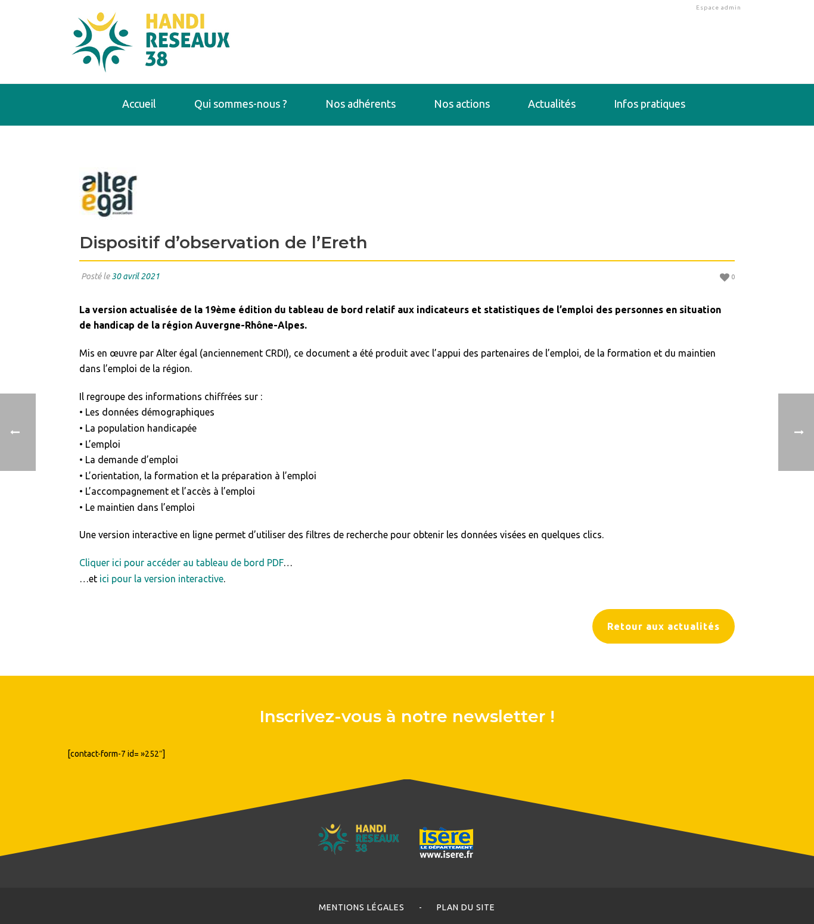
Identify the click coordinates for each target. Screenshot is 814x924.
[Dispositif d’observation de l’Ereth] (407, 193)
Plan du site (466, 907)
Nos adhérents (360, 104)
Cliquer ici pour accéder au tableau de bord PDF (181, 562)
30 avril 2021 (135, 276)
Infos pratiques (649, 104)
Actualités (552, 104)
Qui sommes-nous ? (240, 104)
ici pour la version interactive (161, 578)
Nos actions (462, 104)
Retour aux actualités (663, 626)
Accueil (139, 104)
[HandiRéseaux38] (151, 41)
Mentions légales (362, 907)
